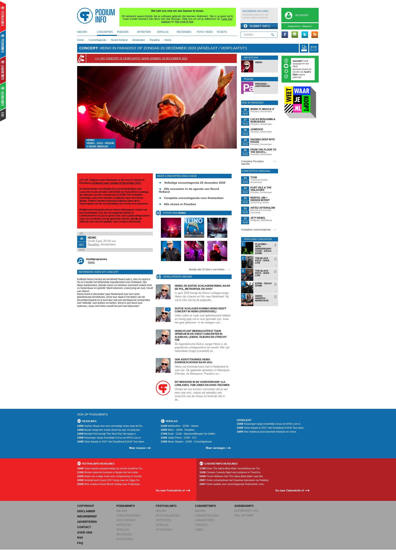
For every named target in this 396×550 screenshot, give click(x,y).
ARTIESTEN (124, 524)
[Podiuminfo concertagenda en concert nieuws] (3, 44)
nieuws (82, 32)
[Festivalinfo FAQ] (3, 115)
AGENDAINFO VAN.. (247, 510)
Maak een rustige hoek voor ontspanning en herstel (109, 476)
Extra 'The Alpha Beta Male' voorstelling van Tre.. (230, 468)
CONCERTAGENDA (128, 515)
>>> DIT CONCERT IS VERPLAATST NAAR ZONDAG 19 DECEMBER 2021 (141, 58)
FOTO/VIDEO (124, 539)
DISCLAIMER (86, 511)
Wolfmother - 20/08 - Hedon (180, 426)
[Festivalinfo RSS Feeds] (314, 34)
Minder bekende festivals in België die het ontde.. (108, 472)
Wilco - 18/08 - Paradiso (177, 430)
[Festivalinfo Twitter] (304, 34)
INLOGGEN (301, 15)
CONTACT (84, 527)
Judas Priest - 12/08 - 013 (178, 437)
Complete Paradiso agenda (252, 162)
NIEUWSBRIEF (87, 516)
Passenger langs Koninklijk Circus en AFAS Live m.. (109, 437)
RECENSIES (124, 534)
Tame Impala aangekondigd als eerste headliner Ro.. (110, 468)
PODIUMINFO (125, 505)
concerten (105, 32)
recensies (184, 32)
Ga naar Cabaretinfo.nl (289, 490)
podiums (122, 32)
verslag (163, 32)
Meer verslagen (215, 447)
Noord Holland (119, 40)
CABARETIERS (204, 520)
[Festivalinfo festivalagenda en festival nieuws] (3, 17)
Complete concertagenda (256, 229)
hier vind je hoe (184, 21)
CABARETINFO (205, 505)
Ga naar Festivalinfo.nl (170, 490)
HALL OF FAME (244, 515)
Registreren (294, 26)
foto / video (205, 32)
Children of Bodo (302, 66)
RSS (80, 537)
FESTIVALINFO (166, 505)
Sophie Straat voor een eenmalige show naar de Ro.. (110, 426)
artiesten (144, 32)
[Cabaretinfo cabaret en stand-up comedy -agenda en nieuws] (3, 70)
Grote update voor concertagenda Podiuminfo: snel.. (232, 484)
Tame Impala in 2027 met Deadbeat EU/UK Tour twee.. (111, 441)
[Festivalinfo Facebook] (284, 34)
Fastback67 (299, 61)
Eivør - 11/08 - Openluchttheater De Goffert (188, 434)
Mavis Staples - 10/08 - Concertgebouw (186, 441)
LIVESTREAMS (126, 520)
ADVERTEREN (87, 521)
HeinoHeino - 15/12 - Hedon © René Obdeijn (100, 143)
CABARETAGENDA (207, 515)
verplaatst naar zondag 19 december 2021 (116, 183)
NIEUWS (121, 510)
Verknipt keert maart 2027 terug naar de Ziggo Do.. (109, 480)
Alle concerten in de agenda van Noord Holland (189, 190)
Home (80, 40)
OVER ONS (84, 532)
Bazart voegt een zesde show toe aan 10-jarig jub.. (109, 430)
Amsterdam (138, 40)
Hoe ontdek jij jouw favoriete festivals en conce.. (267, 432)
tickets (222, 32)
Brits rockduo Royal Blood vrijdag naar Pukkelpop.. (109, 484)
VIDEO (199, 529)
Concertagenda (97, 40)
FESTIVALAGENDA (168, 515)
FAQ (80, 543)
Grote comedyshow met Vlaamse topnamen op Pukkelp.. (234, 480)
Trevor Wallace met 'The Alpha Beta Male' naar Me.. (231, 476)
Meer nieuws (137, 447)
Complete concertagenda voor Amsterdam (191, 198)
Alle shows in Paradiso (177, 204)
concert (88, 48)
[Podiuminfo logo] (97, 16)
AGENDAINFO (244, 505)
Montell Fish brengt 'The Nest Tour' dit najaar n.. (107, 434)
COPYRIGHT (85, 505)
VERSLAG (122, 529)
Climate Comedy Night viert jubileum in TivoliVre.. (230, 472)
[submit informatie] (259, 26)
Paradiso (155, 40)
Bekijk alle (206, 269)
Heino (168, 40)
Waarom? (307, 26)
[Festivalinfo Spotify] (294, 34)
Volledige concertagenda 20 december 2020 (192, 182)
